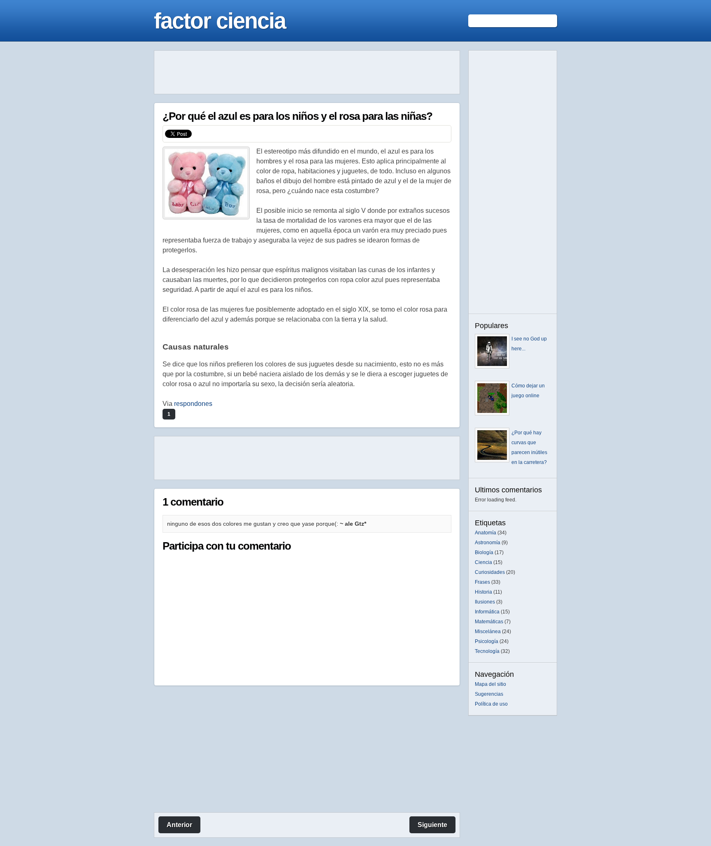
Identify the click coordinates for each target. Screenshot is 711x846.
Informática (487, 612)
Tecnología (487, 651)
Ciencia (483, 562)
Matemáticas (489, 622)
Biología (484, 552)
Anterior (179, 824)
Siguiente (432, 824)
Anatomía (485, 533)
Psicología (486, 641)
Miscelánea (488, 631)
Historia (483, 592)
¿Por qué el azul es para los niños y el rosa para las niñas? (297, 116)
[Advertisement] (307, 72)
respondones (193, 403)
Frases (482, 582)
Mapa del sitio (490, 684)
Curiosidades (490, 572)
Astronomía (487, 542)
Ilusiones (485, 602)
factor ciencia (220, 20)
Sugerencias (489, 694)
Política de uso (491, 704)
